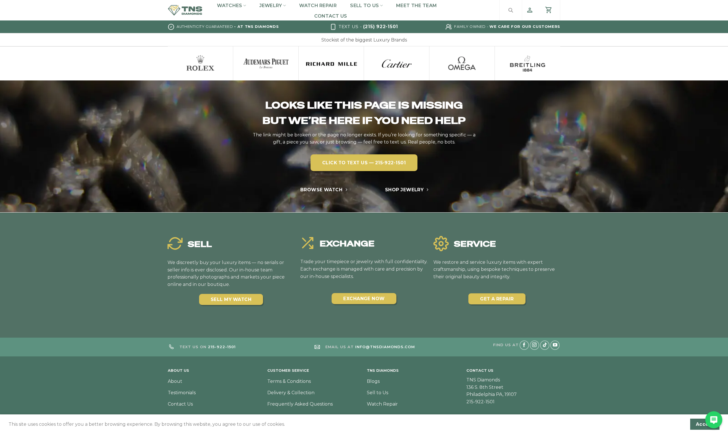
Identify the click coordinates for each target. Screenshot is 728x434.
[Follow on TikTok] (544, 345)
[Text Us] (713, 419)
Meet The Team (416, 5)
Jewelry (270, 5)
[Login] (530, 10)
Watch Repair (318, 5)
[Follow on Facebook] (524, 345)
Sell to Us (364, 5)
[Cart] (549, 10)
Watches (229, 5)
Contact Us (330, 16)
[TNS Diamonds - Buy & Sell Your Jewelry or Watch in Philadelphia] (185, 10)
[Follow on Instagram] (534, 345)
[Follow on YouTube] (555, 345)
